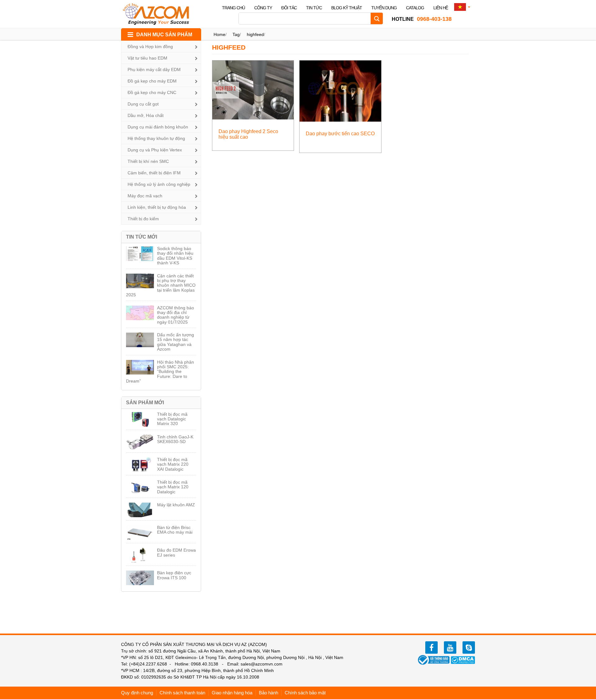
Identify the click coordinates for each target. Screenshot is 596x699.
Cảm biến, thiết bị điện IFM (154, 172)
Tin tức (314, 7)
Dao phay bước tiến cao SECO (340, 133)
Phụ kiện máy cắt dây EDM (154, 69)
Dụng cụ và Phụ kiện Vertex (155, 149)
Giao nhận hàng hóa (232, 692)
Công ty (263, 7)
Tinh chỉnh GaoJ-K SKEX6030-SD (175, 439)
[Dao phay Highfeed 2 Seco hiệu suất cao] (253, 89)
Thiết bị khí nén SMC (148, 161)
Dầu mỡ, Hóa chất (146, 115)
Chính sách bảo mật (305, 692)
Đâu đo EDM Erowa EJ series (176, 552)
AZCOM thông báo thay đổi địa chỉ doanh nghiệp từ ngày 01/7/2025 (175, 315)
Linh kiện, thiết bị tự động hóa (157, 207)
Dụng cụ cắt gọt (143, 103)
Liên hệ (440, 7)
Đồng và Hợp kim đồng (150, 46)
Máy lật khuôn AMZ (176, 504)
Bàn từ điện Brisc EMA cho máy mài (174, 530)
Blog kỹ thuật (346, 7)
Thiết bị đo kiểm (143, 218)
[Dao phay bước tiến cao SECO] (340, 90)
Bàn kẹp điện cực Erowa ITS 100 (174, 575)
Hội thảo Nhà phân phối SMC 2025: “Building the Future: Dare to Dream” (160, 372)
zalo (469, 647)
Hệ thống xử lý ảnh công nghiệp (159, 184)
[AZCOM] (160, 14)
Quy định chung (137, 692)
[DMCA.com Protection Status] (463, 659)
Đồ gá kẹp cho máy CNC (152, 92)
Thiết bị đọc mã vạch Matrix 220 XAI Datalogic (172, 464)
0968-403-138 (422, 19)
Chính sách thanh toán (182, 692)
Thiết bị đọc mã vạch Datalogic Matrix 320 (172, 419)
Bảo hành (268, 692)
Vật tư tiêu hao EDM (147, 58)
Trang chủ (233, 7)
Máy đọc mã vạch (145, 195)
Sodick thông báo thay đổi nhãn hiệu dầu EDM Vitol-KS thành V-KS (175, 255)
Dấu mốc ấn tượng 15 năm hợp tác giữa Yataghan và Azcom (175, 342)
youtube (450, 647)
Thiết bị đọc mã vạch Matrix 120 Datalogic (172, 487)
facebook (431, 647)
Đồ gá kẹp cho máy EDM (152, 80)
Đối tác (289, 7)
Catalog (415, 7)
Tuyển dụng (384, 7)
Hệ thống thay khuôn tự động (156, 138)
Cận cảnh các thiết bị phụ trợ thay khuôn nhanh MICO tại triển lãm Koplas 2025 (161, 285)
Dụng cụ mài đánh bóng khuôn (158, 126)
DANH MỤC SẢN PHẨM (164, 34)
